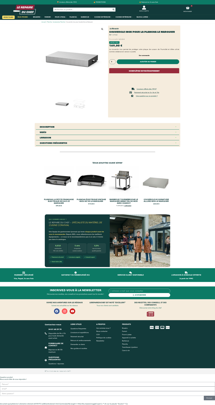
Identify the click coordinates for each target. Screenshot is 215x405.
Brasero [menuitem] (36, 17)
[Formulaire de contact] (46, 347)
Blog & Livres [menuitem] (142, 17)
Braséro (125, 328)
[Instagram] (64, 311)
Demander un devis (78, 344)
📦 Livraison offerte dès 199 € (67, 2)
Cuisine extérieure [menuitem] (102, 17)
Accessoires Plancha (59, 22)
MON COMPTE (144, 11)
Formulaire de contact (55, 344)
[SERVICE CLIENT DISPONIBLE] (130, 273)
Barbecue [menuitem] (85, 17)
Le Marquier (114, 28)
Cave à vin (126, 350)
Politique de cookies (103, 338)
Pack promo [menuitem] (23, 17)
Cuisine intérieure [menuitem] (123, 17)
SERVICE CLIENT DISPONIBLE (130, 275)
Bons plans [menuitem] (8, 17)
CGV (98, 335)
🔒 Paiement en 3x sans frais (148, 2)
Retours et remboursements (81, 340)
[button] (102, 29)
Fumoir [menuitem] (48, 17)
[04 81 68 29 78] (46, 333)
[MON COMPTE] (144, 8)
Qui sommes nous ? (103, 328)
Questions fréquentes (54, 358)
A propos (100, 324)
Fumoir (124, 331)
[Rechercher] (113, 10)
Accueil (43, 22)
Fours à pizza (126, 335)
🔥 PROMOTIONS (100, 2)
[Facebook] (57, 311)
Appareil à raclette (129, 338)
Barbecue (125, 341)
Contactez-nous (53, 324)
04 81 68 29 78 (54, 329)
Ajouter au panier (148, 62)
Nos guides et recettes (79, 348)
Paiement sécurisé (77, 337)
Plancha (49, 22)
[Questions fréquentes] (46, 360)
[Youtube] (72, 311)
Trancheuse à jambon (130, 347)
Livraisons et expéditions (80, 332)
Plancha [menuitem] (73, 17)
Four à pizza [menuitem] (60, 17)
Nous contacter (102, 331)
